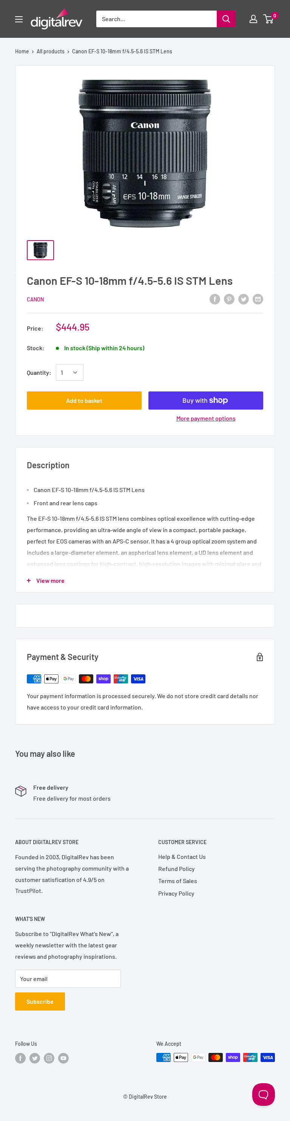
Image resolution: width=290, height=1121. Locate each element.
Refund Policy (176, 868)
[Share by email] (258, 298)
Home (22, 51)
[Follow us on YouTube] (63, 1058)
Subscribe (40, 1001)
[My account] (253, 19)
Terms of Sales (177, 880)
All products (51, 51)
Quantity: (39, 372)
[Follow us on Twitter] (34, 1058)
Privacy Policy (176, 893)
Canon (35, 299)
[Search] (226, 19)
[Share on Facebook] (215, 298)
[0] (268, 18)
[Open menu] (19, 19)
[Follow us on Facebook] (20, 1058)
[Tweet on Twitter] (243, 298)
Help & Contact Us (182, 856)
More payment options (206, 418)
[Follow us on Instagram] (49, 1058)
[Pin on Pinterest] (229, 298)
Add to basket (84, 400)
